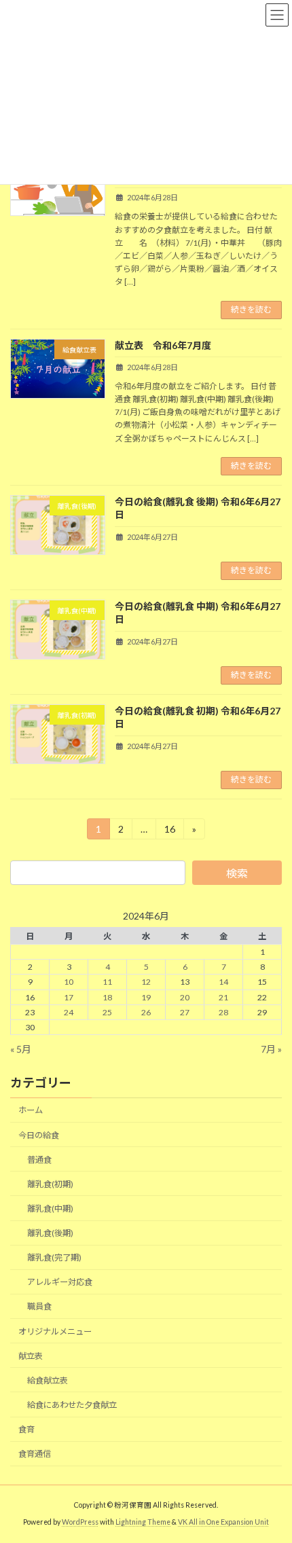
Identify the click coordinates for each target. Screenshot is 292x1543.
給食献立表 (47, 1380)
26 (146, 1011)
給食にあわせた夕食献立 (72, 1405)
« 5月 (20, 1048)
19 (146, 997)
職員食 (39, 1306)
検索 (237, 873)
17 (68, 997)
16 (169, 831)
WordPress (80, 1522)
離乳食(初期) (50, 1184)
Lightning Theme (142, 1522)
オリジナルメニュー (55, 1331)
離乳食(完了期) (54, 1257)
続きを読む (251, 309)
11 (107, 982)
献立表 (30, 1355)
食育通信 (34, 1454)
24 (68, 1011)
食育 (26, 1429)
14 (223, 982)
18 (107, 997)
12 (146, 982)
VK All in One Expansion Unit (223, 1522)
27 (184, 1011)
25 (107, 1011)
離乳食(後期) (50, 1233)
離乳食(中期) (50, 1208)
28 (223, 1011)
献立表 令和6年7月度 (163, 345)
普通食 (39, 1159)
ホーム (30, 1110)
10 (68, 982)
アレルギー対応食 (59, 1282)
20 (184, 997)
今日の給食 (38, 1134)
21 (223, 997)
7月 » (271, 1048)
